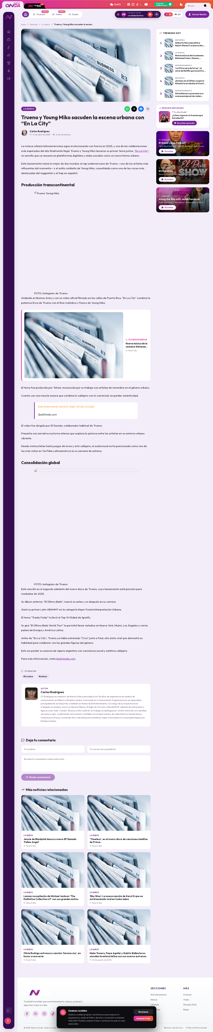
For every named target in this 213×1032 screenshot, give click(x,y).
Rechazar (143, 1012)
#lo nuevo (28, 676)
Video (186, 999)
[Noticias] (25, 14)
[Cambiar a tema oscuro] (181, 4)
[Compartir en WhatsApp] (127, 109)
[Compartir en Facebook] (141, 109)
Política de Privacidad (196, 1027)
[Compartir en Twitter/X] (134, 109)
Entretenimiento (159, 994)
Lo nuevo (45, 24)
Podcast (187, 994)
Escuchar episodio (186, 123)
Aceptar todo (143, 1018)
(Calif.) (117, 4)
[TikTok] (137, 4)
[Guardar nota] (120, 109)
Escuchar (169, 151)
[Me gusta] (113, 109)
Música (154, 999)
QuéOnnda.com (65, 658)
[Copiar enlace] (148, 109)
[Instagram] (133, 4)
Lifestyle (155, 1004)
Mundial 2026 (190, 1004)
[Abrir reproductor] (156, 14)
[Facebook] (128, 4)
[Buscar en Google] (141, 4)
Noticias (34, 24)
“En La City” (141, 150)
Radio (186, 1009)
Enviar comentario (40, 777)
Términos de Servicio (173, 1027)
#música (43, 676)
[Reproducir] (150, 14)
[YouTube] (146, 4)
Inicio (23, 24)
